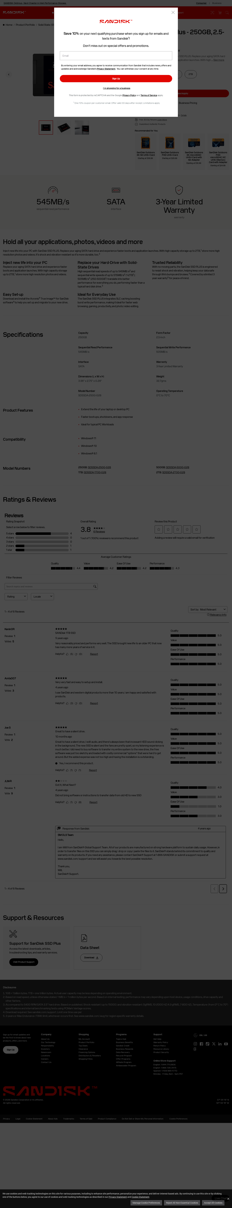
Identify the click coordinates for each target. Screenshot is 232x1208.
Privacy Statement (118, 1196)
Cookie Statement (140, 1196)
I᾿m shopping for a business (116, 88)
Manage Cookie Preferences (146, 1202)
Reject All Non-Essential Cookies (182, 1202)
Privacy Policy (129, 95)
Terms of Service (149, 95)
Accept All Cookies (213, 1202)
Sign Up (116, 78)
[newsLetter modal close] (173, 13)
